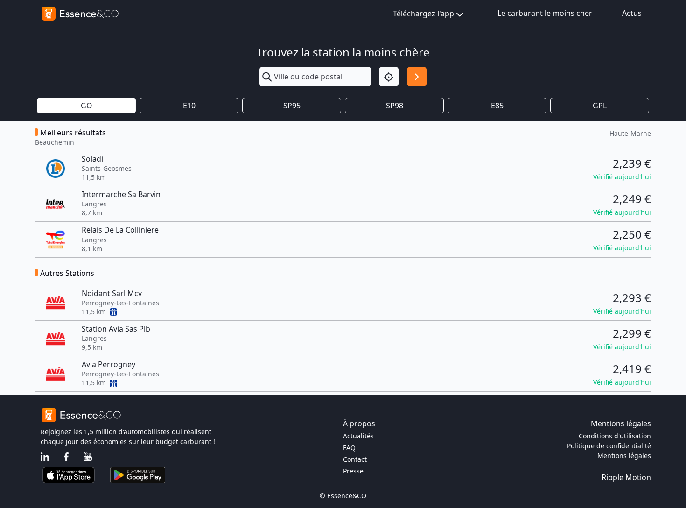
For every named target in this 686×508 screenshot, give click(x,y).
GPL (600, 105)
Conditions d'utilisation (615, 435)
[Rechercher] (417, 76)
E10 (189, 105)
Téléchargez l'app (423, 13)
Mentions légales (624, 455)
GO (86, 105)
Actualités (358, 435)
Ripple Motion (626, 477)
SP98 (394, 105)
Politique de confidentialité (609, 445)
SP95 (292, 105)
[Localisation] (389, 76)
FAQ (349, 447)
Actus (632, 13)
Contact (355, 459)
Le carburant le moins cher (544, 13)
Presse (353, 470)
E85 (497, 105)
